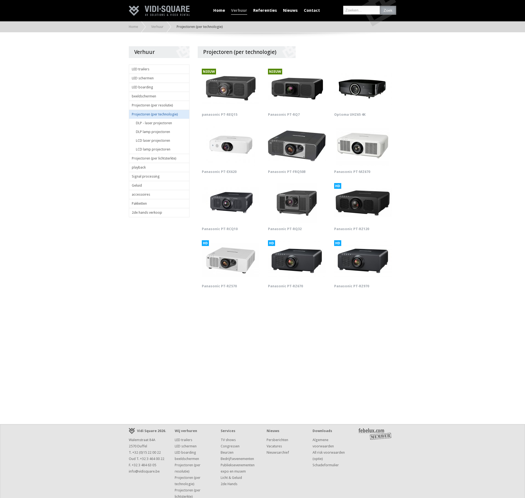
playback (139, 167)
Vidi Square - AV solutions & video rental (159, 10)
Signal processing (146, 176)
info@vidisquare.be (144, 471)
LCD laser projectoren (153, 140)
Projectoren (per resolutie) (152, 105)
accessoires (141, 194)
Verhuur (239, 10)
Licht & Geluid (231, 478)
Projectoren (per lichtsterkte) (154, 158)
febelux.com (374, 434)
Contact (312, 10)
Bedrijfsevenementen (237, 459)
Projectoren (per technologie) (155, 114)
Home (219, 10)
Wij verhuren (186, 431)
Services (228, 431)
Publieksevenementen (238, 465)
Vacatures (274, 446)
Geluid (137, 185)
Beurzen (227, 452)
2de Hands (229, 484)
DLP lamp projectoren (153, 132)
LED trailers (140, 69)
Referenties (265, 10)
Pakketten (139, 203)
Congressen (230, 446)
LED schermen (143, 78)
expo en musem (233, 471)
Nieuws (290, 10)
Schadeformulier (326, 465)
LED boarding (142, 87)
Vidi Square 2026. (151, 431)
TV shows (228, 440)
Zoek (388, 10)
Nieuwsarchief (278, 452)
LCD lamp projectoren (153, 149)
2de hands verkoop (147, 212)
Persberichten (277, 440)
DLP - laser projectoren (154, 123)
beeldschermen (144, 96)
